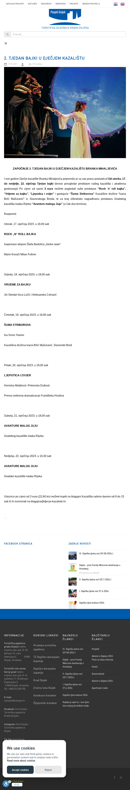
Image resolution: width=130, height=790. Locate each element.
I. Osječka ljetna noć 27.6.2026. (94, 591)
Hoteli (95, 666)
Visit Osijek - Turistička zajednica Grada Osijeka (16, 712)
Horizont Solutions (13, 780)
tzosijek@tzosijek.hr (14, 700)
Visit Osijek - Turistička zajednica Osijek (16, 727)
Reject (48, 769)
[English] (122, 3)
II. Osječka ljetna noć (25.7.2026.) (95, 579)
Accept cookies (20, 769)
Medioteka (61, 4)
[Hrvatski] (115, 3)
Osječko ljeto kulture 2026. (92, 602)
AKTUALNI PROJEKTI (15, 4)
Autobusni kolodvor (44, 695)
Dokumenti (46, 4)
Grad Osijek (40, 680)
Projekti (74, 4)
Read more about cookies (21, 760)
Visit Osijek (19, 739)
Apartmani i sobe (100, 687)
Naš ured (32, 4)
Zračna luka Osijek (44, 687)
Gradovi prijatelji (91, 4)
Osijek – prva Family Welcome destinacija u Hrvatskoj (73, 663)
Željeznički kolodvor (45, 703)
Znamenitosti (98, 673)
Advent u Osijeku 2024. (102, 680)
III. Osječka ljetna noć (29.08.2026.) (96, 553)
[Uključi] (7, 785)
